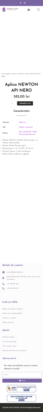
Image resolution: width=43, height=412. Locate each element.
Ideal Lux (22, 122)
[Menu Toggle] (28, 9)
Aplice (14, 74)
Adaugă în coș (25, 103)
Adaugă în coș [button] (10, 204)
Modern (22, 127)
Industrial (21, 74)
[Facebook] (21, 3)
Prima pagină (6, 74)
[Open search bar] (38, 9)
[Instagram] (25, 3)
